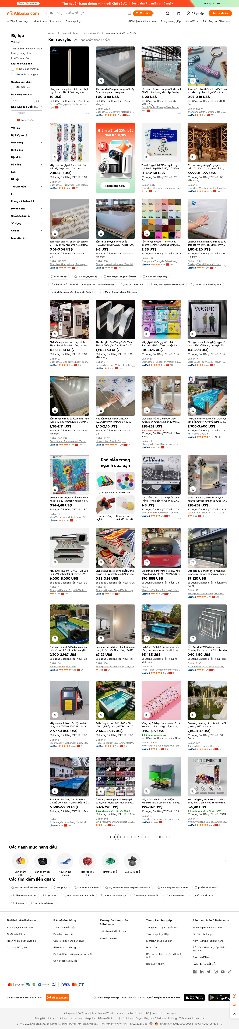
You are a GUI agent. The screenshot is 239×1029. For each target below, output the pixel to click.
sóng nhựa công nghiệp (147, 895)
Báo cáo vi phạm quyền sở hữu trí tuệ (164, 956)
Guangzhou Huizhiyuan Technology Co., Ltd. (69, 184)
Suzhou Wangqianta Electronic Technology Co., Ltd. (69, 104)
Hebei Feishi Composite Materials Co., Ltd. (161, 669)
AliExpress (69, 1013)
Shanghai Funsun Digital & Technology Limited (69, 590)
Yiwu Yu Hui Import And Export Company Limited (69, 517)
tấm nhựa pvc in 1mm (88, 887)
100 (159, 837)
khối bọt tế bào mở (133, 284)
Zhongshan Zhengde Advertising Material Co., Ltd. (161, 261)
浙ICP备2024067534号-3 (209, 1023)
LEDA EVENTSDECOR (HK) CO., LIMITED (207, 512)
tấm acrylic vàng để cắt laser (121, 277)
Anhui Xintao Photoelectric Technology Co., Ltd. (69, 441)
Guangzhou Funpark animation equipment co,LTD (161, 361)
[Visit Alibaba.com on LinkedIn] (202, 972)
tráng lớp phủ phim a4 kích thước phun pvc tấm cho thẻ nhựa (84, 284)
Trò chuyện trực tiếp (157, 934)
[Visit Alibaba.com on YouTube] (223, 972)
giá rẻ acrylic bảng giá (26, 895)
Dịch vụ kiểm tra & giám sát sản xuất (72, 954)
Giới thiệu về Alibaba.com (21, 920)
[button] (129, 13)
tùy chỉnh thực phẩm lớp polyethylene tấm (129, 887)
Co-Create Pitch (16, 934)
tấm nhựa (19, 903)
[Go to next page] (166, 837)
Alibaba (52, 33)
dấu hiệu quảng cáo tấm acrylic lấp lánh (73, 292)
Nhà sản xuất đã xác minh (113, 931)
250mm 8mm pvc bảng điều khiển (120, 292)
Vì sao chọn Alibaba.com (20, 927)
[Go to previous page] (110, 837)
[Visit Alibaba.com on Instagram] (216, 972)
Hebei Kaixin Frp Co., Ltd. (63, 666)
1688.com (83, 1013)
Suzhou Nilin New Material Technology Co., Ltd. (115, 365)
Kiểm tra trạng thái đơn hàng (208, 940)
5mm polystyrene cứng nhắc (80, 895)
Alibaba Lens (21, 997)
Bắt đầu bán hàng (202, 934)
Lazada (119, 1013)
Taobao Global (134, 1013)
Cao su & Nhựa (69, 33)
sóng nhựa (62, 887)
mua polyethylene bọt (115, 895)
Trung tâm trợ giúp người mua (162, 927)
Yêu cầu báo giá (108, 938)
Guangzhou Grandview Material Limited (115, 111)
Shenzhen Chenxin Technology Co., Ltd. (161, 188)
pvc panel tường (177, 895)
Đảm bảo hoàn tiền (63, 934)
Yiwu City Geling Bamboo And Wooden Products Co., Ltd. (207, 821)
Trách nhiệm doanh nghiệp (21, 940)
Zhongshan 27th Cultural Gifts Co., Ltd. (207, 111)
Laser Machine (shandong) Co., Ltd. (69, 742)
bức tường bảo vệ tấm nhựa (174, 887)
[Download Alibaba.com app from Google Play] (220, 997)
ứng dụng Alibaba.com (167, 997)
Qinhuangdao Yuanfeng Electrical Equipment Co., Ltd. (69, 822)
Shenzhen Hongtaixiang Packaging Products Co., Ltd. (69, 264)
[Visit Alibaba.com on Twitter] (209, 972)
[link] (234, 995)
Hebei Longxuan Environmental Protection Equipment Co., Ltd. (115, 742)
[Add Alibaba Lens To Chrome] (57, 997)
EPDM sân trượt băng (156, 277)
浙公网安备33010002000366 (176, 1023)
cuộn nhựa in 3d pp (204, 895)
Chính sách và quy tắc (65, 960)
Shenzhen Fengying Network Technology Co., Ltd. (161, 819)
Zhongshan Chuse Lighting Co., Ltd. (115, 666)
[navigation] (26, 435)
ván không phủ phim (44, 903)
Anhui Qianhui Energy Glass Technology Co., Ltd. (161, 107)
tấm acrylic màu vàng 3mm (208, 284)
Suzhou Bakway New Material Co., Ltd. (207, 666)
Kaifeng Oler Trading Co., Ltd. (203, 746)
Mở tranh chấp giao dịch (159, 940)
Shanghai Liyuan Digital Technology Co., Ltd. (115, 590)
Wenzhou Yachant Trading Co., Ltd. (160, 590)
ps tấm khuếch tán (207, 887)
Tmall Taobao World (102, 1013)
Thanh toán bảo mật (64, 927)
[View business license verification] (151, 1024)
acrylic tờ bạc (61, 277)
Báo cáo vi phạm (155, 963)
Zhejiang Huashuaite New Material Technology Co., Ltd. (115, 264)
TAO (147, 1013)
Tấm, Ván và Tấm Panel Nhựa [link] (120, 33)
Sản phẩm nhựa (91, 33)
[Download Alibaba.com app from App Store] (194, 997)
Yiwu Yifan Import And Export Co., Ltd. (115, 821)
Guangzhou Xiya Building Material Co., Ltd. (207, 593)
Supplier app (111, 997)
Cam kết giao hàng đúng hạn (69, 940)
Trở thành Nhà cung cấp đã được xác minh (210, 949)
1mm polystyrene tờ (87, 277)
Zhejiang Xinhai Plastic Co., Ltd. (204, 264)
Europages (170, 1013)
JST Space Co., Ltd (198, 433)
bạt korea (51, 895)
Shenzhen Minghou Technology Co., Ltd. (207, 188)
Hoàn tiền (151, 947)
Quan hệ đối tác (201, 957)
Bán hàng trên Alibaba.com (207, 927)
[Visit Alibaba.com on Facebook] (195, 972)
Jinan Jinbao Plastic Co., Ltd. (111, 441)
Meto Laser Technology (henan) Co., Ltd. (207, 361)
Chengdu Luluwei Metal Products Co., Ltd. (161, 444)
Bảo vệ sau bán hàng (64, 947)
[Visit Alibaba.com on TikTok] (230, 972)
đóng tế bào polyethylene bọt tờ (168, 284)
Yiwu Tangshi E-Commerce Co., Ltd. (161, 745)
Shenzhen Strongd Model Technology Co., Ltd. (161, 512)
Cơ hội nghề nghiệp (17, 947)
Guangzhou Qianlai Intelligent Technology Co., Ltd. (69, 361)
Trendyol (156, 1013)
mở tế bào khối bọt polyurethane (31, 887)
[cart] (179, 13)
